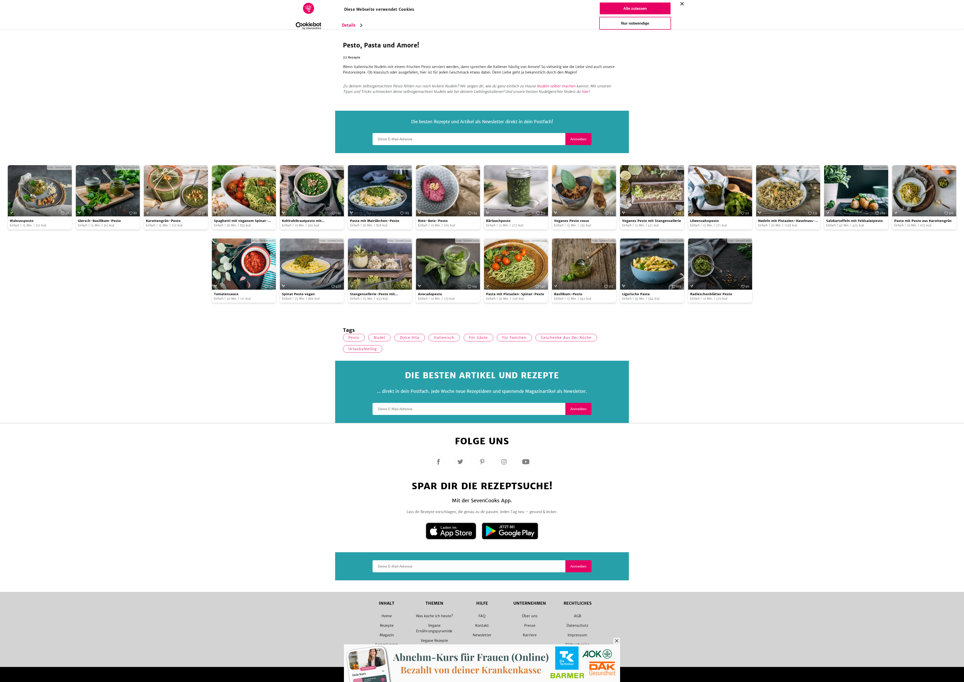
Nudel (379, 337)
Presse (529, 625)
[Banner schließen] (682, 4)
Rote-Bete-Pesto (433, 221)
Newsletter (482, 635)
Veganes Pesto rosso (571, 221)
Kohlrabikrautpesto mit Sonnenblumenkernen (302, 221)
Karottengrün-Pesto (163, 221)
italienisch (444, 337)
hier (585, 91)
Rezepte (387, 625)
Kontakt (482, 625)
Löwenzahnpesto (704, 221)
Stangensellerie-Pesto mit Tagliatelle (372, 294)
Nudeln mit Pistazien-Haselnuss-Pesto (786, 221)
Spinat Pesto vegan (298, 294)
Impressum (577, 635)
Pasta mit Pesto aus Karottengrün (923, 221)
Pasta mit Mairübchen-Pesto (374, 221)
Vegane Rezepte (434, 640)
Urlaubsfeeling (362, 349)
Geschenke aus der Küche (566, 337)
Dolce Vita (409, 337)
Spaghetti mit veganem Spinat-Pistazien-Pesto (241, 221)
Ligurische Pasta (636, 294)
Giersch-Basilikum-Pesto (99, 221)
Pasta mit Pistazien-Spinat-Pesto (515, 294)
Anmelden (578, 139)
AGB (577, 616)
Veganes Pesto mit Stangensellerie (651, 221)
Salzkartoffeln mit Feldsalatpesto (854, 221)
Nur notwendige (635, 23)
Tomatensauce (226, 294)
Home (387, 616)
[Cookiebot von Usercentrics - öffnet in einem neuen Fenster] (308, 26)
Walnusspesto (21, 221)
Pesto (353, 337)
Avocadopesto (430, 294)
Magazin (387, 635)
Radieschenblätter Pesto (711, 294)
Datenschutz (577, 625)
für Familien (514, 337)
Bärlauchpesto (498, 221)
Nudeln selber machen (556, 86)
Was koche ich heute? (434, 616)
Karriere (530, 635)
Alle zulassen (635, 8)
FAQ (482, 616)
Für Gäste (478, 337)
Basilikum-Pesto (568, 294)
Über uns (529, 616)
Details (349, 25)
